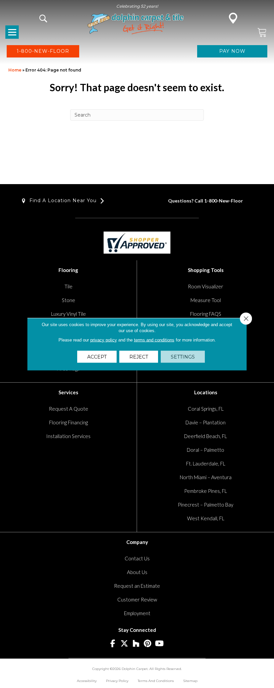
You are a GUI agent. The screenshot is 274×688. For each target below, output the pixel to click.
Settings (183, 357)
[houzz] (136, 644)
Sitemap (190, 681)
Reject (138, 357)
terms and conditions (154, 339)
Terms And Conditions (156, 681)
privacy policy (103, 339)
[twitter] (124, 644)
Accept (97, 357)
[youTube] (159, 644)
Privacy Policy (117, 681)
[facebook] (113, 644)
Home (14, 70)
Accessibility (87, 681)
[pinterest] (148, 644)
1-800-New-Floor (223, 200)
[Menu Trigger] (12, 32)
